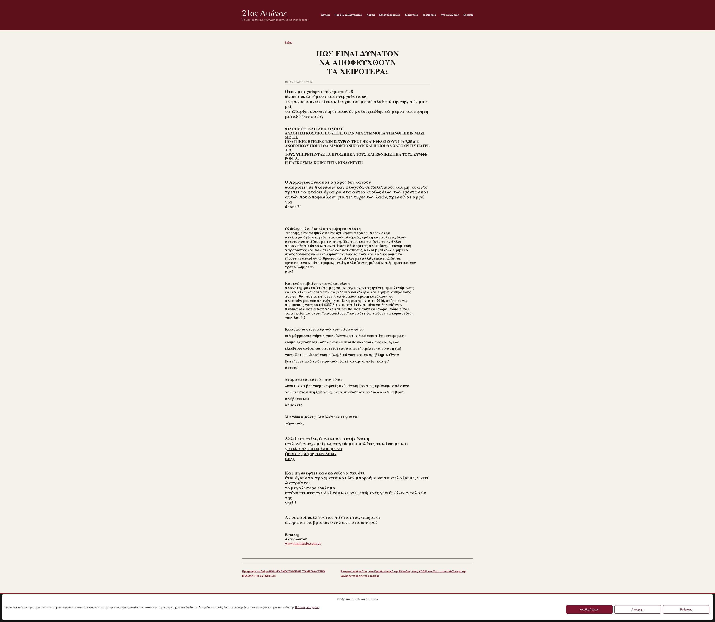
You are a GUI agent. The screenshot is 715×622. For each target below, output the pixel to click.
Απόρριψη (637, 609)
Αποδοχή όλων (589, 609)
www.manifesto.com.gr (303, 543)
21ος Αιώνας (264, 12)
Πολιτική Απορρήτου (307, 607)
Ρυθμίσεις (686, 609)
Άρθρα (288, 42)
